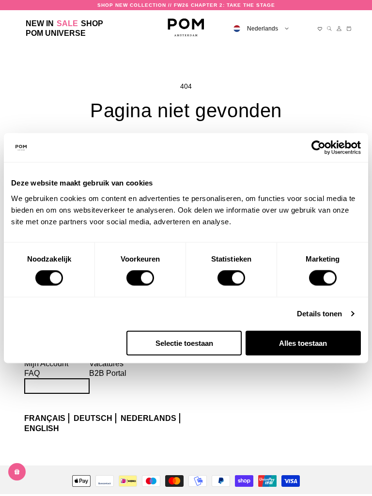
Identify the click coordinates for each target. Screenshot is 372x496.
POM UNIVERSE (56, 33)
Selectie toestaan (184, 343)
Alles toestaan (303, 343)
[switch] (140, 278)
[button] (92, 23)
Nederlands (148, 418)
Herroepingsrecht (57, 386)
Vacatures (106, 363)
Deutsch (93, 418)
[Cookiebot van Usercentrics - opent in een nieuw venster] (318, 147)
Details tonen (319, 314)
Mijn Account (46, 363)
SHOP (92, 23)
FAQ (32, 373)
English (41, 428)
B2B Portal (107, 373)
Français (44, 418)
